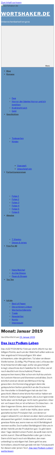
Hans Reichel (18, 270)
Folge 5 (15, 209)
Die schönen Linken (22, 307)
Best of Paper (19, 303)
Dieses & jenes (19, 242)
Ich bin (9, 300)
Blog (8, 71)
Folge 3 (15, 202)
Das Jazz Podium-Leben (19, 343)
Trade (15, 313)
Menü (47, 66)
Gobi (14, 111)
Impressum (17, 323)
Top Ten (10, 279)
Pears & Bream (19, 276)
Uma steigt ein (24, 169)
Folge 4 (15, 206)
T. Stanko (16, 239)
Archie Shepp (19, 273)
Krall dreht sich (19, 108)
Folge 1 (15, 196)
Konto (15, 319)
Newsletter (18, 316)
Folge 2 (15, 199)
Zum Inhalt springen (11, 2)
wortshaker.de (25, 14)
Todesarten (18, 138)
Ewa (14, 98)
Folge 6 (15, 212)
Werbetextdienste (21, 310)
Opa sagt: (22, 165)
